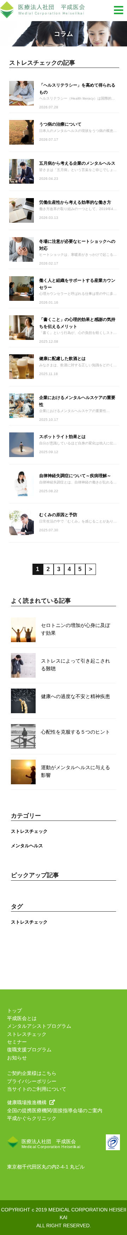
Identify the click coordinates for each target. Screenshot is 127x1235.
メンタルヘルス (27, 845)
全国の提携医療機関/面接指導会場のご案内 (54, 1110)
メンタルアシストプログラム (39, 1026)
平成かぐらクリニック (31, 1118)
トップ (14, 1010)
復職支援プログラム (29, 1049)
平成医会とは (22, 1018)
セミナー (17, 1042)
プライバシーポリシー (31, 1081)
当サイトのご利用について (36, 1089)
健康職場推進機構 (27, 1102)
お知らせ (17, 1057)
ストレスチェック (29, 831)
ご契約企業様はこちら (31, 1073)
